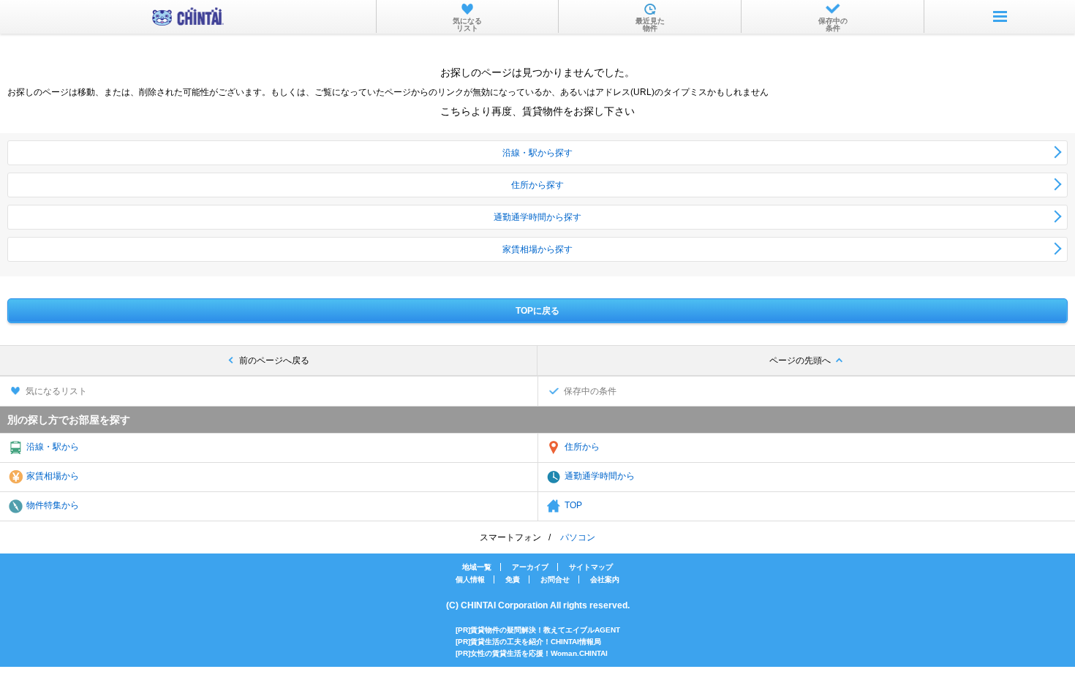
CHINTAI (188, 16)
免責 (512, 579)
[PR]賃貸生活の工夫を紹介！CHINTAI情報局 (528, 642)
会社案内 (604, 579)
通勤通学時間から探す (537, 217)
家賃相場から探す (537, 249)
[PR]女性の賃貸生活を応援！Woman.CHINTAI (532, 653)
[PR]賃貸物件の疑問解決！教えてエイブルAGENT (538, 630)
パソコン (577, 537)
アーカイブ (530, 567)
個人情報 (470, 579)
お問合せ (555, 579)
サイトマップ (591, 567)
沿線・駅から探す (537, 153)
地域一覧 (476, 567)
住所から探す (537, 185)
